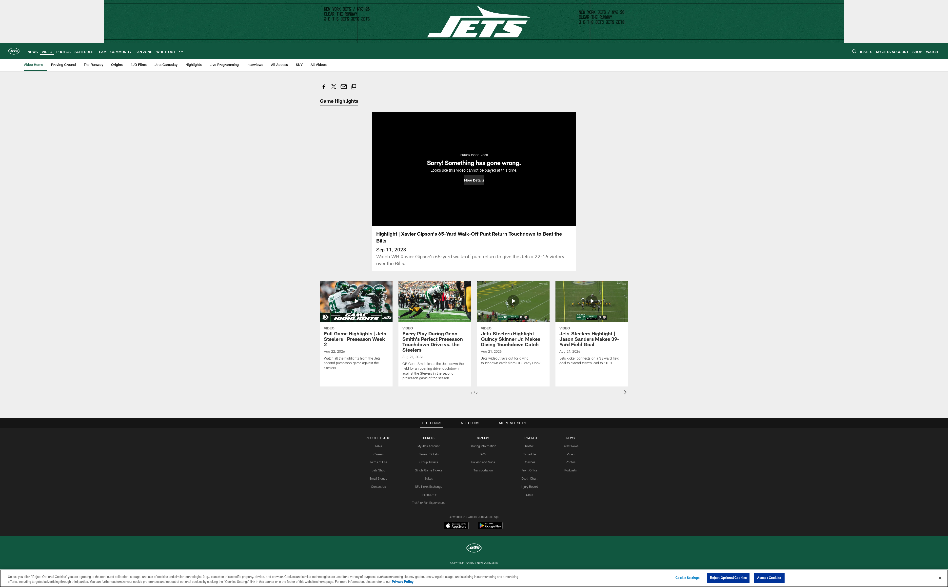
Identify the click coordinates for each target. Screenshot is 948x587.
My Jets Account (428, 446)
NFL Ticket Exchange (428, 486)
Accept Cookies (769, 578)
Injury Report (529, 486)
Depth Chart (529, 478)
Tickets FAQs (428, 494)
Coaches (529, 462)
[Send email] (344, 89)
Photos (570, 462)
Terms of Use (378, 462)
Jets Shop (378, 470)
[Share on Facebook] (324, 89)
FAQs (378, 446)
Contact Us (378, 486)
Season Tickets (429, 454)
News (570, 438)
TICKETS (428, 438)
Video (570, 454)
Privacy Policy (403, 582)
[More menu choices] (181, 51)
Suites (428, 478)
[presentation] (626, 393)
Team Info (529, 438)
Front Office (529, 470)
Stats (529, 494)
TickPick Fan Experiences (428, 502)
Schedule (529, 454)
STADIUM (483, 438)
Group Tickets (428, 462)
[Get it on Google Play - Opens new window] (490, 528)
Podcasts (570, 470)
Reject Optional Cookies (728, 578)
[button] (474, 180)
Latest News (570, 446)
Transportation (483, 470)
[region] (474, 578)
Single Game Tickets (428, 470)
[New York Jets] (474, 548)
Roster (529, 446)
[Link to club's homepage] (14, 51)
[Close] (940, 577)
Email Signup (378, 478)
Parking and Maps (483, 462)
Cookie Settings (687, 578)
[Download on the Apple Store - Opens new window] (456, 526)
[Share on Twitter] (334, 89)
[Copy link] (353, 87)
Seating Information (483, 446)
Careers (379, 454)
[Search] (854, 51)
